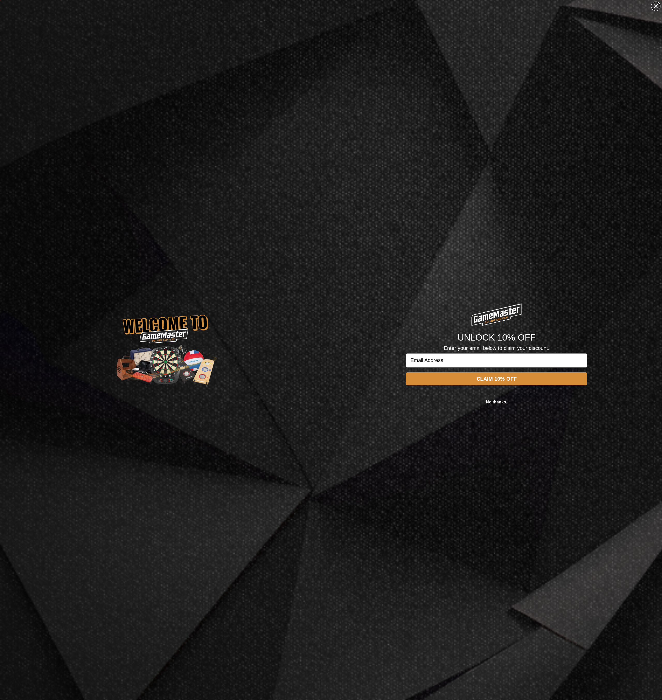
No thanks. (496, 402)
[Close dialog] (656, 6)
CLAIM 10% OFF (497, 379)
